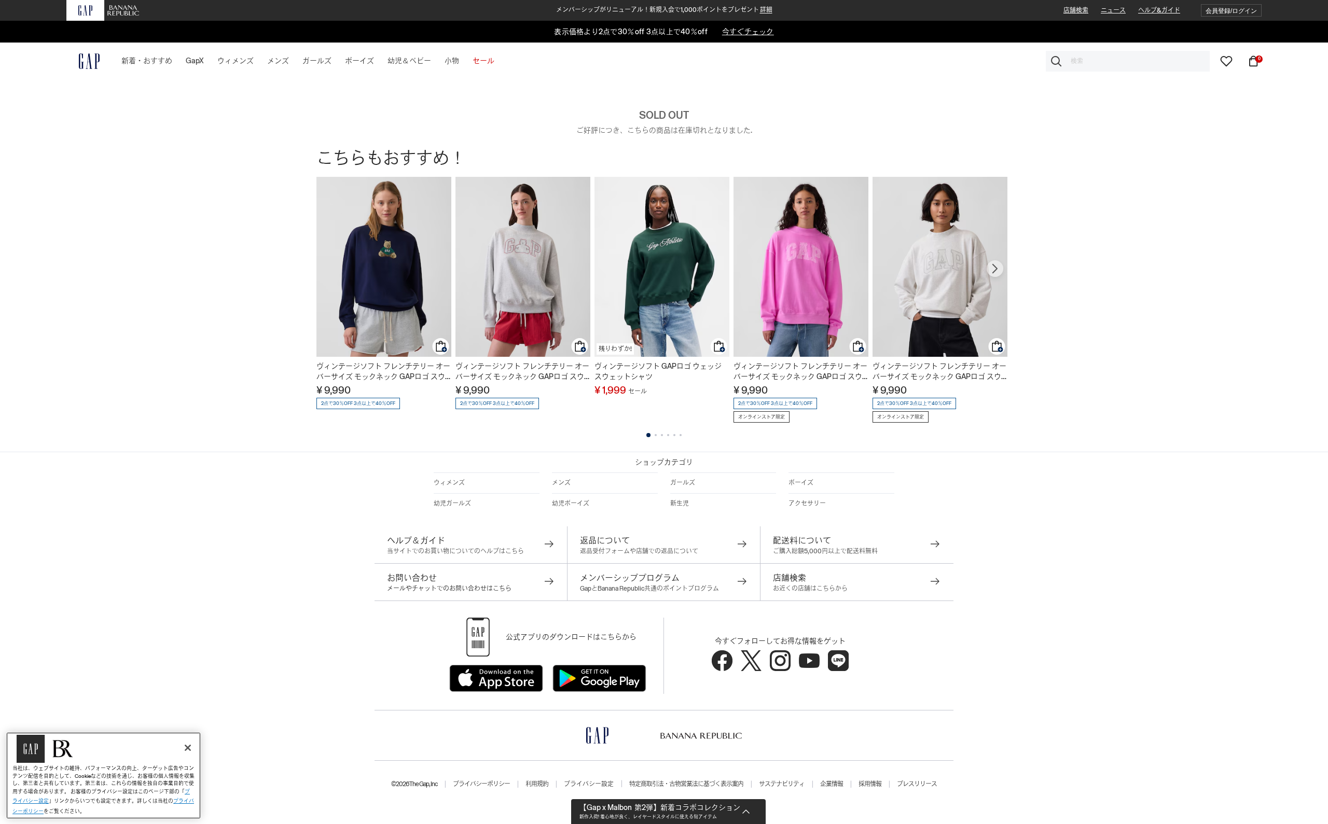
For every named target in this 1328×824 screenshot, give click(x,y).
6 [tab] (681, 435)
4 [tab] (668, 435)
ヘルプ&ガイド (1159, 10)
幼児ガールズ (452, 503)
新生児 (679, 503)
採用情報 (870, 784)
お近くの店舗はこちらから (810, 588)
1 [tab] (648, 435)
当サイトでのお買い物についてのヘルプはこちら (455, 551)
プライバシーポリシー (481, 784)
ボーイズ (801, 482)
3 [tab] (662, 435)
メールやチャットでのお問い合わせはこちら (449, 588)
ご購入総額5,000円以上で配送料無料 (825, 551)
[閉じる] (187, 747)
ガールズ (682, 482)
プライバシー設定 (589, 784)
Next (995, 268)
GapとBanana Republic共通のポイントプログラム (649, 588)
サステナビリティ (782, 784)
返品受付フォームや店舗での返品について (639, 551)
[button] (1231, 11)
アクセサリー (807, 503)
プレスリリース (917, 784)
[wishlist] (1226, 61)
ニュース (1113, 10)
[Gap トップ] (83, 61)
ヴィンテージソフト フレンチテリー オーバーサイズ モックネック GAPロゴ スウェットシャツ (383, 372)
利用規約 (536, 784)
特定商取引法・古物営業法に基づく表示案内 (686, 784)
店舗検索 (1075, 10)
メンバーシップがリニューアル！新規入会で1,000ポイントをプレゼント (664, 9)
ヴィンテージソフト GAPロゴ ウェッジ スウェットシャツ (658, 371)
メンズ (561, 482)
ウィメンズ (449, 482)
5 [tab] (674, 435)
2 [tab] (656, 435)
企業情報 (831, 784)
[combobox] (1128, 61)
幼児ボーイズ (570, 503)
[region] (103, 775)
